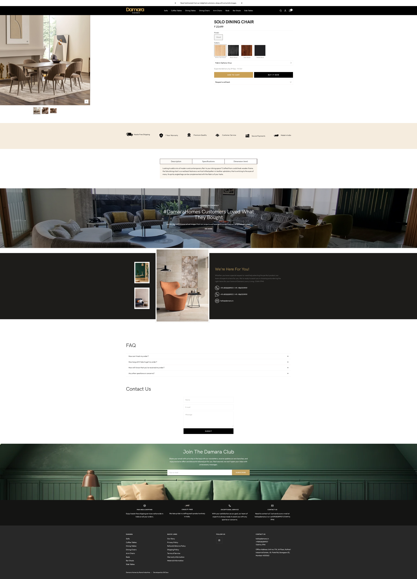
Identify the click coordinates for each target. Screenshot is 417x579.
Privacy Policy (172, 542)
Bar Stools (237, 10)
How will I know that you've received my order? (146, 367)
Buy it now (273, 75)
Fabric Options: (223, 63)
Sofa (166, 10)
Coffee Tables (176, 10)
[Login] (285, 10)
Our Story (171, 539)
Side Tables (248, 10)
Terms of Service (173, 553)
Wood (218, 37)
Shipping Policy (173, 550)
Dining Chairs (204, 10)
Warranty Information (175, 557)
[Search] (281, 11)
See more (208, 229)
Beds (227, 10)
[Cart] (290, 11)
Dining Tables (190, 10)
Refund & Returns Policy (176, 546)
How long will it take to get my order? (143, 362)
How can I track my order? (139, 356)
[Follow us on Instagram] (219, 540)
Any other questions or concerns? (141, 373)
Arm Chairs (217, 10)
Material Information (175, 560)
